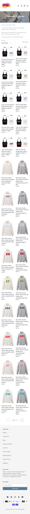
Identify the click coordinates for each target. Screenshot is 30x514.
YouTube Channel (7, 444)
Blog (4, 440)
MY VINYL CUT (12, 509)
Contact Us (6, 436)
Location (5, 447)
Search (5, 432)
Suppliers (5, 463)
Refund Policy (6, 451)
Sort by (3, 40)
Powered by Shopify (20, 509)
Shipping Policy (7, 455)
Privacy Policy (6, 459)
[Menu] (27, 5)
